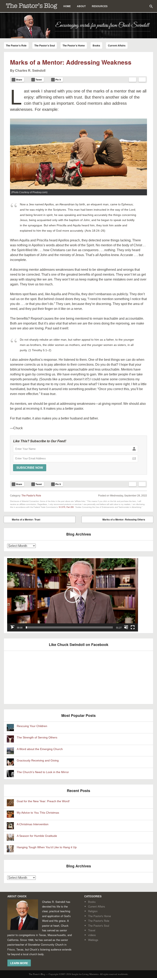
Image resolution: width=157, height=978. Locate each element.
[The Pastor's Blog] (78, 25)
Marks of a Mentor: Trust (23, 520)
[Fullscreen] (133, 627)
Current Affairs (117, 45)
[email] (132, 79)
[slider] (69, 627)
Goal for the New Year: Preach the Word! (43, 801)
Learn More (19, 963)
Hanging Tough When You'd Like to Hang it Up (47, 847)
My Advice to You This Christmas (38, 812)
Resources (100, 6)
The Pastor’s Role (16, 45)
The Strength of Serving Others (37, 737)
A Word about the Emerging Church (40, 749)
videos (92, 935)
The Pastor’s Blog (31, 6)
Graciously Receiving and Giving (38, 760)
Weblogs (93, 940)
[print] (142, 79)
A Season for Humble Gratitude (37, 835)
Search (151, 6)
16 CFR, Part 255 (66, 507)
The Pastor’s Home (74, 45)
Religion (93, 911)
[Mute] (126, 627)
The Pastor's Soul (98, 925)
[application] (72, 594)
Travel (91, 930)
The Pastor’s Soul (44, 45)
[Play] (12, 627)
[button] (72, 595)
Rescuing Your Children (32, 726)
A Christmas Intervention (32, 824)
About (81, 6)
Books (96, 45)
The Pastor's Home (99, 916)
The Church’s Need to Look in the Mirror (43, 772)
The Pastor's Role (31, 495)
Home (67, 6)
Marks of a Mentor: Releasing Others (126, 520)
